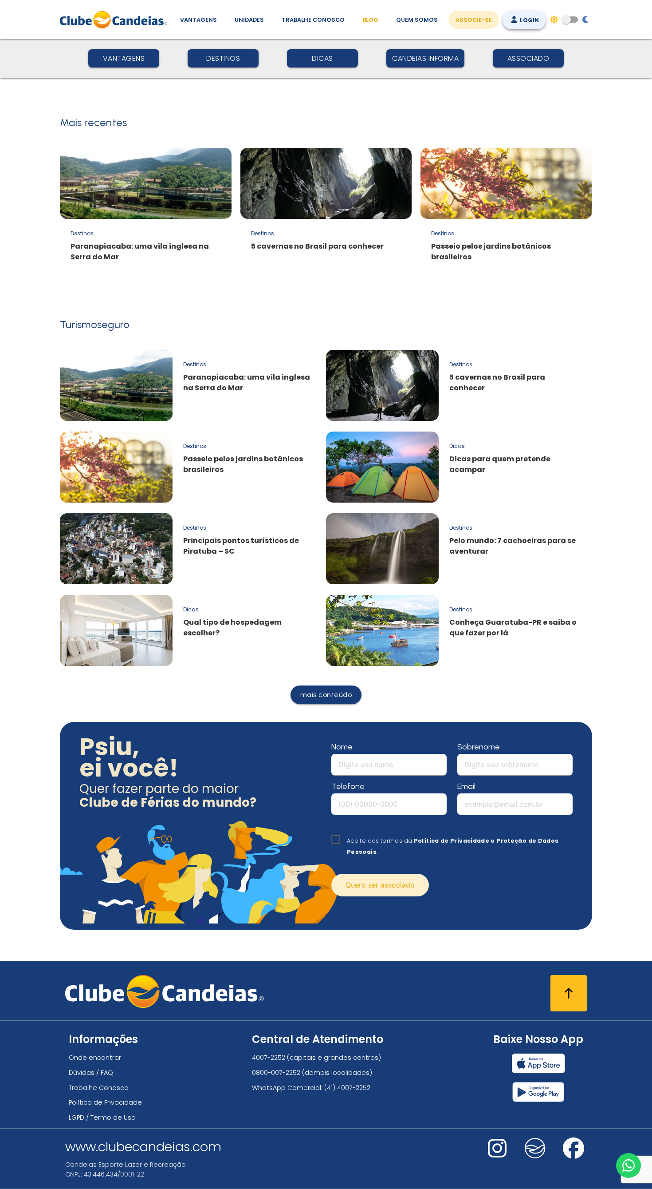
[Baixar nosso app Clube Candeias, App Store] (538, 1063)
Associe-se (474, 20)
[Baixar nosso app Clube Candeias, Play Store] (538, 1092)
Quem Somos (417, 20)
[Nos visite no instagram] (497, 1154)
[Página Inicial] (115, 19)
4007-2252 (268, 1057)
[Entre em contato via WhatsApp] (628, 1165)
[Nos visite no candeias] (535, 1148)
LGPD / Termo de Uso (102, 1117)
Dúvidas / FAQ (91, 1072)
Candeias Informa (425, 58)
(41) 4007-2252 (347, 1087)
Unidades (249, 20)
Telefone (348, 786)
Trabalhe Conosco (313, 20)
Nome (342, 746)
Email (466, 786)
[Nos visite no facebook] (573, 1154)
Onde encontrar (95, 1057)
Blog (370, 20)
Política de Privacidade (105, 1102)
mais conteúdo (326, 694)
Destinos (223, 58)
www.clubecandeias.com (143, 1147)
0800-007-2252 (276, 1072)
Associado (528, 58)
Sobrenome (478, 746)
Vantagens (198, 20)
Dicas (322, 58)
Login (528, 20)
